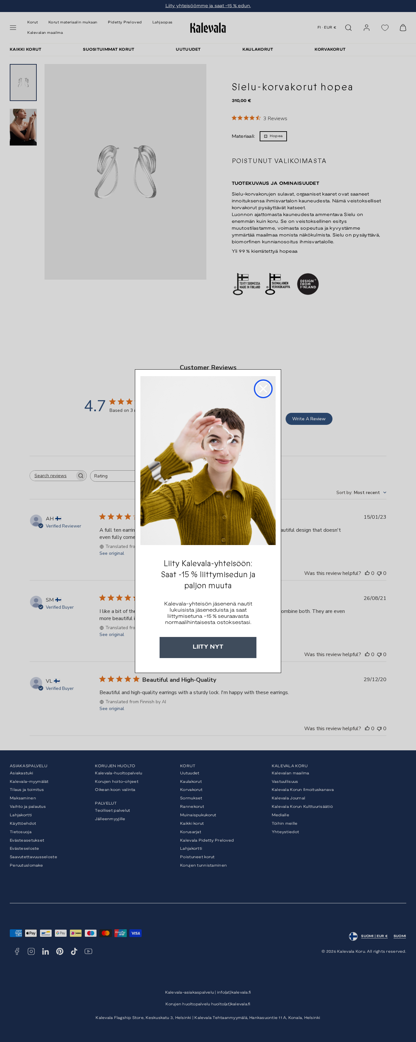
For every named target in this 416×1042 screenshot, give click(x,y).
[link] (208, 460)
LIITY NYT (208, 647)
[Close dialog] (263, 389)
